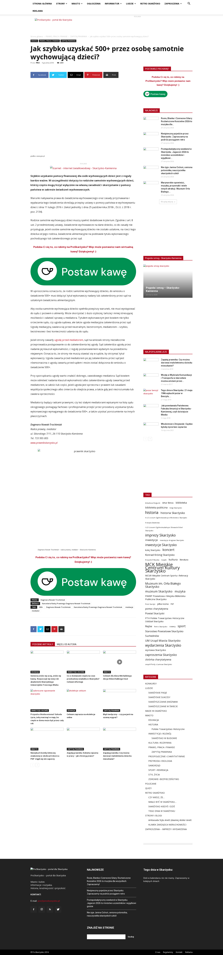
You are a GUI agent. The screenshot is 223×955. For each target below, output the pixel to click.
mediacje (129, 607)
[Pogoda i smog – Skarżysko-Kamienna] (168, 281)
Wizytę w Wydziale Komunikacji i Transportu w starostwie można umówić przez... (176, 378)
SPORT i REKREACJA (158, 770)
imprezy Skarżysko (160, 535)
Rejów (148, 626)
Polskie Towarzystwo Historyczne (168, 729)
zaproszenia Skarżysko (161, 654)
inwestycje (151, 540)
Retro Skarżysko (160, 626)
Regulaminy (168, 952)
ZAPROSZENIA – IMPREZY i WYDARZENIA (166, 829)
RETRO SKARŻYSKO (150, 3)
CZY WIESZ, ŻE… (156, 797)
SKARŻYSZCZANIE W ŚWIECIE (163, 706)
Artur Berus (168, 502)
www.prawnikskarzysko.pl (43, 442)
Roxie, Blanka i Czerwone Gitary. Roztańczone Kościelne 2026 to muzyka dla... (177, 121)
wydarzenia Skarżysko (163, 645)
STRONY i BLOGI (153, 815)
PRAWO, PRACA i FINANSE (56, 36)
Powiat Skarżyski (154, 613)
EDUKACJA (35, 672)
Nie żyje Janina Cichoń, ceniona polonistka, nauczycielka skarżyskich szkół (176, 170)
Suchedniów (152, 636)
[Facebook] (33, 909)
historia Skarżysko (172, 512)
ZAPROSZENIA (171, 3)
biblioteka (181, 502)
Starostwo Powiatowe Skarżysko (164, 631)
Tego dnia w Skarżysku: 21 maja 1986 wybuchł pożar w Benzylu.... (176, 393)
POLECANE (150, 783)
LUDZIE (129, 3)
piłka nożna (163, 603)
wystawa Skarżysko (155, 649)
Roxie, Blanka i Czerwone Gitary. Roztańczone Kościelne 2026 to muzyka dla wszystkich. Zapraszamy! (109, 881)
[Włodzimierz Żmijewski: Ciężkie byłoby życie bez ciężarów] (151, 427)
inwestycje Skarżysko (161, 545)
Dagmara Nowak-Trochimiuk (53, 600)
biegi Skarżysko (176, 508)
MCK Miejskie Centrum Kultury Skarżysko (162, 567)
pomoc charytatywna (156, 608)
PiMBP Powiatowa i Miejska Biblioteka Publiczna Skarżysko (165, 597)
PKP (172, 604)
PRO (38, 63)
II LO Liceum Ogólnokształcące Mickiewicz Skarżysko (166, 518)
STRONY (60, 3)
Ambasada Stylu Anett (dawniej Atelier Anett (170, 820)
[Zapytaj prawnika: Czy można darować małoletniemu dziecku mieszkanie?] (119, 739)
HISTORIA (153, 724)
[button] (189, 3)
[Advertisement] (137, 25)
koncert (168, 549)
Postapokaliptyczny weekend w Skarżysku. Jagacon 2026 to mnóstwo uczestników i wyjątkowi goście (111, 903)
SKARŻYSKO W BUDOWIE (164, 738)
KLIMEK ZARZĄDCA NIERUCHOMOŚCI (167, 824)
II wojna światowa (152, 522)
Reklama (189, 952)
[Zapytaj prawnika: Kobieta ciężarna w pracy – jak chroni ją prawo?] (83, 739)
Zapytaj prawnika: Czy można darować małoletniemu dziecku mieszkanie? (117, 756)
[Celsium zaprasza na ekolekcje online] (83, 700)
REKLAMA (38, 10)
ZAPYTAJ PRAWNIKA (78, 36)
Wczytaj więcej (167, 201)
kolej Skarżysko (152, 550)
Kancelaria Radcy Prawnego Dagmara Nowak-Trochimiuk (66, 603)
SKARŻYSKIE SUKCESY (159, 697)
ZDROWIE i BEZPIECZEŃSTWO (163, 779)
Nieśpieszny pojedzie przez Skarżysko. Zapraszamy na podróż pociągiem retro (175, 136)
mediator (36, 611)
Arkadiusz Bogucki (152, 503)
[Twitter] (58, 909)
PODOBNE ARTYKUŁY (42, 644)
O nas (157, 952)
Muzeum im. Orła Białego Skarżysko (163, 585)
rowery (172, 626)
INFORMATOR (112, 3)
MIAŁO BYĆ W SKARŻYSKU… (162, 801)
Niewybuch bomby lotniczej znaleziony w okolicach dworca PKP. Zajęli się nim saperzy (44, 756)
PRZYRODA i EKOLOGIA (160, 760)
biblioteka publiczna (156, 507)
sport (182, 626)
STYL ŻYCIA (154, 774)
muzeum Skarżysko (158, 591)
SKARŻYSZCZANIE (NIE (159, 701)
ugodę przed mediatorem (68, 340)
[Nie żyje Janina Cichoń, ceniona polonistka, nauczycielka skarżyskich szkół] (151, 171)
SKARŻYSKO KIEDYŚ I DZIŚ (161, 806)
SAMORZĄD (154, 765)
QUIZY (148, 788)
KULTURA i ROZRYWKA (159, 742)
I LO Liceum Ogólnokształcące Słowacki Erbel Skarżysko (164, 529)
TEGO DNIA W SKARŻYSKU (161, 811)
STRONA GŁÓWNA (42, 3)
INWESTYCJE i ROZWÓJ (76, 672)
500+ (41, 607)
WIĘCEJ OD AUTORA (66, 644)
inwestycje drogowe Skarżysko (172, 540)
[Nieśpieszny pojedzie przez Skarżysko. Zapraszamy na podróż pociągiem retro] (151, 137)
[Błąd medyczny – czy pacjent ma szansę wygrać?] (119, 700)
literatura (184, 559)
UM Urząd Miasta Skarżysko (163, 640)
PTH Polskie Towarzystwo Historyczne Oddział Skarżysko (164, 620)
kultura (173, 559)
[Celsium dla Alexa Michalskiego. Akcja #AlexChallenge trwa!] (119, 662)
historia (151, 512)
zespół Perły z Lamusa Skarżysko (158, 664)
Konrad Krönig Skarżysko (160, 554)
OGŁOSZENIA (94, 3)
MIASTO (76, 3)
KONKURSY (151, 683)
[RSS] (50, 909)
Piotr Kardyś (150, 604)
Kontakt (179, 952)
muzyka (180, 591)
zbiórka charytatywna (158, 659)
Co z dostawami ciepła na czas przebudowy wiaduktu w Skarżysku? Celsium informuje (83, 679)
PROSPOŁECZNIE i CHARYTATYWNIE (166, 756)
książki (164, 560)
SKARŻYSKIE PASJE (157, 692)
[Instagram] (42, 909)
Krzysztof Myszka (152, 560)
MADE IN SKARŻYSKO (156, 710)
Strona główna (36, 36)
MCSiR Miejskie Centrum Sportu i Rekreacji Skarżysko (166, 577)
